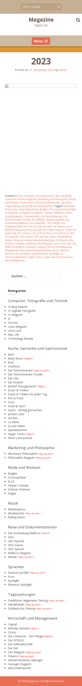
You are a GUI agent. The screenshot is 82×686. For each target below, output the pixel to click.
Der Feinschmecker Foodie (25, 374)
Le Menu (19, 243)
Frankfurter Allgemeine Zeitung (28, 600)
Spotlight (54, 253)
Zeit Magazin (16, 652)
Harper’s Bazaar (14, 240)
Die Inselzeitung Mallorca (24, 533)
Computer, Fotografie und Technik (37, 300)
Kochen (9, 243)
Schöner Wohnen (19, 489)
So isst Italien (23, 253)
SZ (61, 253)
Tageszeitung (12, 206)
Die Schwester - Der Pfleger (45, 223)
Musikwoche (12, 250)
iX (57, 240)
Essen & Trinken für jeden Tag (27, 394)
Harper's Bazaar (18, 485)
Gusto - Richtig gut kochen (25, 410)
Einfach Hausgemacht (17, 230)
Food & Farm (61, 233)
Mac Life (71, 243)
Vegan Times (35, 257)
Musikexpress (64, 247)
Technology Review (15, 257)
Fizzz (49, 233)
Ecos (69, 226)
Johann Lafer (66, 240)
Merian (51, 247)
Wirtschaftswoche (15, 260)
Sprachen (66, 202)
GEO (71, 233)
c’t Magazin (15, 315)
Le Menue (30, 243)
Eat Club (47, 226)
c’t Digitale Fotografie (31, 212)
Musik (23, 202)
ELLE (32, 230)
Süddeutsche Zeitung (21, 608)
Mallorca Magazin (15, 247)
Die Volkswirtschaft (20, 644)
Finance (27, 233)
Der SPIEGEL (38, 219)
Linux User (60, 243)
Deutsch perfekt (55, 219)
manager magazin (36, 247)
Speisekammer (39, 253)
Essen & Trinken (45, 230)
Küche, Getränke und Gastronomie (35, 196)
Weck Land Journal (62, 257)
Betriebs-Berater (18, 628)
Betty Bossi (32, 209)
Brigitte (44, 209)
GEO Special (41, 236)
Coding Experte (13, 216)
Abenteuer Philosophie (22, 453)
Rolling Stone (51, 250)
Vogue (46, 257)
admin (63, 70)
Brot (51, 209)
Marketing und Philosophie (53, 199)
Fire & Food (39, 233)
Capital (48, 212)
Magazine (41, 19)
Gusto (52, 236)
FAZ (19, 233)
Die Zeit (27, 226)
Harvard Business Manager (39, 240)
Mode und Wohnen (24, 467)
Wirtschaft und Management (37, 206)
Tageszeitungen (21, 594)
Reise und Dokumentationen (44, 202)
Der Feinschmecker (51, 216)
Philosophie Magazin (31, 250)
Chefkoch (58, 212)
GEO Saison (26, 236)
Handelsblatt (64, 236)
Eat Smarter (59, 226)
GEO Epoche (12, 236)
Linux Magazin (45, 243)
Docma (37, 226)
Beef (22, 209)
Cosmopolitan (31, 216)
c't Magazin (11, 212)
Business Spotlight (65, 209)
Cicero (68, 212)
